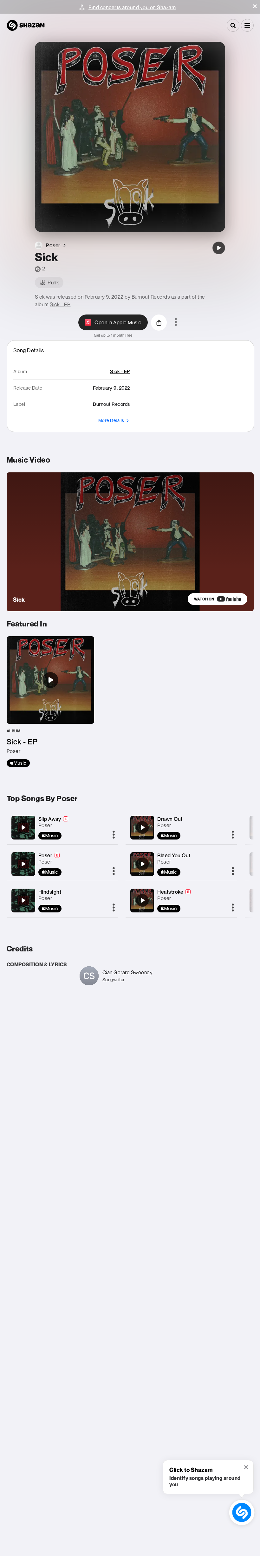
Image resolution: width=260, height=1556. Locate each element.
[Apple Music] (18, 763)
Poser (45, 825)
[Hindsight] (23, 900)
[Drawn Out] (142, 827)
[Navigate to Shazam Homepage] (26, 25)
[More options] (176, 322)
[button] (255, 6)
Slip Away (49, 819)
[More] (114, 835)
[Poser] (23, 864)
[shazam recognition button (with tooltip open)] (242, 1512)
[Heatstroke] (142, 900)
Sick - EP (60, 304)
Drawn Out (170, 819)
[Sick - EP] (50, 701)
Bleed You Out (174, 855)
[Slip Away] (23, 827)
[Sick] (218, 248)
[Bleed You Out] (142, 864)
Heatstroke (170, 892)
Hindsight (50, 892)
